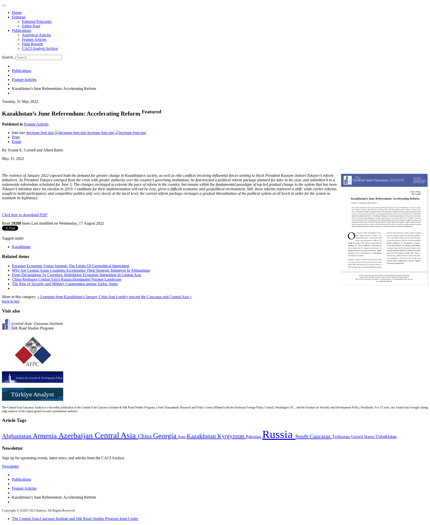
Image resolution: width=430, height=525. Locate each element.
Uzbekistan (386, 436)
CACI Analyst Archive (40, 48)
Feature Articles (34, 39)
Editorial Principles (37, 21)
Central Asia (116, 435)
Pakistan (254, 436)
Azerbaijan (76, 435)
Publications (21, 30)
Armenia (45, 436)
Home (17, 12)
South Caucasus (313, 436)
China (145, 436)
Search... (9, 57)
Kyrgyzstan (231, 436)
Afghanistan (17, 436)
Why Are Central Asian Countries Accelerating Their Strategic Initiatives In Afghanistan (81, 270)
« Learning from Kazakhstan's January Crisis (73, 297)
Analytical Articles (36, 35)
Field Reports (32, 44)
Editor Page (31, 26)
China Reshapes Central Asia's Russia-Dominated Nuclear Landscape (66, 279)
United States (363, 436)
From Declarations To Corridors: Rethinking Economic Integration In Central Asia (76, 275)
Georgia (165, 436)
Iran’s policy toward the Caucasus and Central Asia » (150, 297)
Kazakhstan (21, 247)
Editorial (18, 17)
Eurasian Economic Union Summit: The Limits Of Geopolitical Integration (70, 266)
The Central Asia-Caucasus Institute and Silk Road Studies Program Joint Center (75, 519)
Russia (278, 434)
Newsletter (10, 466)
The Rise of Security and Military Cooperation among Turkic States (65, 284)
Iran (182, 436)
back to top (10, 301)
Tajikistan (341, 436)
